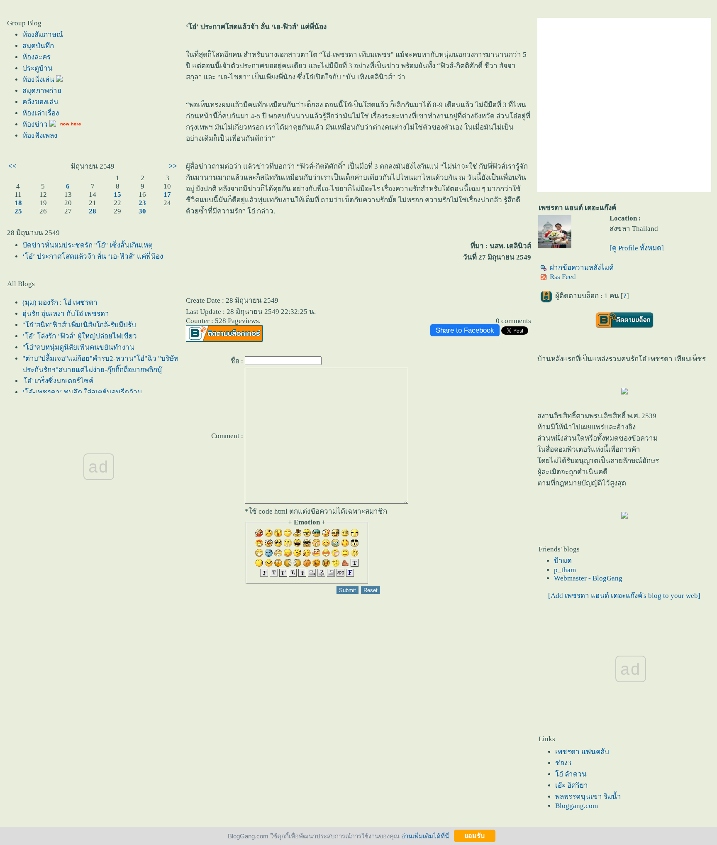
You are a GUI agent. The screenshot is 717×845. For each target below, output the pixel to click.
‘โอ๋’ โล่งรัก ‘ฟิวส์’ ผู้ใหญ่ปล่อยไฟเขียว (79, 336)
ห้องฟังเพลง (39, 136)
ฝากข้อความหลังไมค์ (582, 268)
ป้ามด (563, 561)
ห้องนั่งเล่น (39, 79)
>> (173, 166)
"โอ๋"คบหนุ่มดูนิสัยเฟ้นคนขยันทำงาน (78, 347)
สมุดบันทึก (38, 46)
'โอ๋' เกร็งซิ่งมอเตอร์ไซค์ (57, 381)
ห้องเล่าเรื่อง (40, 113)
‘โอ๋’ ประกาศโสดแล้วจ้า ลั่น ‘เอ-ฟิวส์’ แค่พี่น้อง (92, 256)
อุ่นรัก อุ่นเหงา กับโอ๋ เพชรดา (65, 314)
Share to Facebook (465, 330)
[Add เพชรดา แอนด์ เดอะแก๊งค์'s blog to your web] (624, 596)
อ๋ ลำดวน (571, 774)
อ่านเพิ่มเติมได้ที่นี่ (425, 835)
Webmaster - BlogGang (588, 578)
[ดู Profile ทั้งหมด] (637, 248)
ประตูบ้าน (37, 68)
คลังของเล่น (40, 102)
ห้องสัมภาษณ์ (42, 35)
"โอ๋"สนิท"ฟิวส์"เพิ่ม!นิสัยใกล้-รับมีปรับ (79, 325)
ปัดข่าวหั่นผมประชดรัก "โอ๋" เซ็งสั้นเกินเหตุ (87, 245)
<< (12, 166)
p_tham (565, 570)
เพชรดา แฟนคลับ (582, 752)
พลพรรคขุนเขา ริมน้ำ (588, 797)
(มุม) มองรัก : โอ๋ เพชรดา (60, 302)
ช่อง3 (563, 763)
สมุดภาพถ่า (41, 91)
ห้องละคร (36, 57)
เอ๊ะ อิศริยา (571, 785)
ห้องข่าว (35, 124)
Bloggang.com (576, 806)
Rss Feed (563, 277)
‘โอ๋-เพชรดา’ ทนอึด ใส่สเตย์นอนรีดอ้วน (82, 392)
